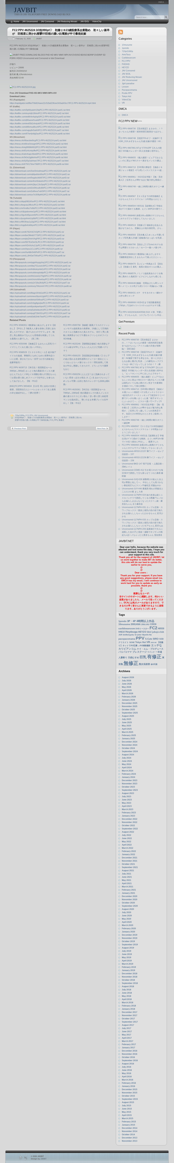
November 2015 (129, 1092)
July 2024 (126, 758)
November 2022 (129, 822)
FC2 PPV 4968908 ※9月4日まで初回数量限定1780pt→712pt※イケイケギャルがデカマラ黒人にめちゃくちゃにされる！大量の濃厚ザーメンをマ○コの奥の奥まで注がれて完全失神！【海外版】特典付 (140, 304)
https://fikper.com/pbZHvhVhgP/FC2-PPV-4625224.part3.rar (37, 239)
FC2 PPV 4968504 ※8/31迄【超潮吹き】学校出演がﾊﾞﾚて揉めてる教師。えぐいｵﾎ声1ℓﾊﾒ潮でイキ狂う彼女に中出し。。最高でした (141, 207)
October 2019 (128, 941)
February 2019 (129, 967)
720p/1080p (19, 415)
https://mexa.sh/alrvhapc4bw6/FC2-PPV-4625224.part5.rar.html (39, 154)
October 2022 (128, 825)
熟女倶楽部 (144, 664)
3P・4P (131, 621)
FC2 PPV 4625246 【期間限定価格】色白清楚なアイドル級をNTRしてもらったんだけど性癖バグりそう (86, 347)
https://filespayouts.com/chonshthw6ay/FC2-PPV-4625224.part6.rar (40, 279)
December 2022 (129, 819)
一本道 (158, 652)
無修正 (61, 420)
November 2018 (129, 977)
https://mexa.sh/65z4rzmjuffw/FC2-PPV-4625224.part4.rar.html (38, 150)
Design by (39, 1159)
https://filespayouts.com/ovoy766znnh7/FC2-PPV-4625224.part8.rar (41, 286)
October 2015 (128, 1096)
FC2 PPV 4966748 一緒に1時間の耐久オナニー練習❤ (141, 188)
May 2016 (126, 1073)
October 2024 (128, 748)
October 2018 (128, 980)
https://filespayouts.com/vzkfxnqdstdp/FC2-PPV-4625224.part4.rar (40, 272)
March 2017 (127, 1041)
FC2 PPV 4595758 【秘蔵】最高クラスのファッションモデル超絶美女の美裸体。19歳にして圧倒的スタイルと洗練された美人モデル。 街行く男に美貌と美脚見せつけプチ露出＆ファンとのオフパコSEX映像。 (86, 332)
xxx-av (153, 642)
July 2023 (126, 796)
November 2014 (129, 1131)
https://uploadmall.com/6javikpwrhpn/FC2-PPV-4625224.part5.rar (40, 306)
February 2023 (129, 812)
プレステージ (139, 651)
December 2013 (129, 1138)
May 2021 (126, 880)
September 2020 (130, 906)
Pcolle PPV (127, 93)
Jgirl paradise (128, 83)
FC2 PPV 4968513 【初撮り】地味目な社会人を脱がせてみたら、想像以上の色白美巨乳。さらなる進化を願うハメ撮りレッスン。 (140, 227)
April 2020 (127, 922)
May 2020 (126, 919)
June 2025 (127, 722)
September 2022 (130, 829)
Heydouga (131, 631)
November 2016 (129, 1054)
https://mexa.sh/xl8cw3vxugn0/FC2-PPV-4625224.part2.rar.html (39, 144)
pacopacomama (126, 639)
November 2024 (129, 745)
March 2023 (127, 809)
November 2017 (129, 1015)
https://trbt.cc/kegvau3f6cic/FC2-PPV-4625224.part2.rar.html (37, 205)
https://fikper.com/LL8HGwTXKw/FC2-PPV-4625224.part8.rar (37, 255)
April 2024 (127, 767)
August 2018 (128, 986)
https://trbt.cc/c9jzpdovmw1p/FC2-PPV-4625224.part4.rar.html (38, 211)
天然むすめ (133, 657)
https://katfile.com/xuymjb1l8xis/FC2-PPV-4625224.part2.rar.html (39, 113)
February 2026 (129, 697)
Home (16, 21)
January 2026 (128, 700)
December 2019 (129, 935)
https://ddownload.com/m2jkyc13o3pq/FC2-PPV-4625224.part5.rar (40, 184)
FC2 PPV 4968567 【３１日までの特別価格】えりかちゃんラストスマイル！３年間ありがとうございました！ (140, 198)
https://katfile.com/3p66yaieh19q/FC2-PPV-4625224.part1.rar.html (40, 110)
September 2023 (130, 790)
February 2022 (129, 851)
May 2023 (126, 803)
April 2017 (127, 1038)
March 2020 (127, 925)
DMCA (161, 2)
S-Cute (148, 639)
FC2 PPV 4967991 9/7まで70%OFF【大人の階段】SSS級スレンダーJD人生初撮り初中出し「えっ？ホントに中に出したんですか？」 (141, 149)
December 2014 (129, 1128)
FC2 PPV (29, 415)
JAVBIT (25, 10)
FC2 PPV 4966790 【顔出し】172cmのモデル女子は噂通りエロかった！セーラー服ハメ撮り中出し (140, 246)
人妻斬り (122, 657)
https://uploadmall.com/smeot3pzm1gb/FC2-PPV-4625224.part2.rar (41, 296)
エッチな (156, 645)
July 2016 (126, 1067)
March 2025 (127, 732)
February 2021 (129, 890)
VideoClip (96, 21)
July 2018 (126, 989)
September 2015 (130, 1099)
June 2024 (127, 761)
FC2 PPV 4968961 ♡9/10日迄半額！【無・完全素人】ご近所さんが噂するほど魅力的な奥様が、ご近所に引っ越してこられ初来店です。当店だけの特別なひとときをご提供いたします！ (140, 178)
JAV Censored (47, 21)
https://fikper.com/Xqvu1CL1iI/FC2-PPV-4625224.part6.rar (36, 249)
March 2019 (127, 964)
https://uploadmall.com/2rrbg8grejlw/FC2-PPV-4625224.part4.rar (39, 303)
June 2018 (127, 993)
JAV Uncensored (30, 21)
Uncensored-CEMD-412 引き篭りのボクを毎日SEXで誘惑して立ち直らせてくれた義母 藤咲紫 (142, 473)
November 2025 (129, 706)
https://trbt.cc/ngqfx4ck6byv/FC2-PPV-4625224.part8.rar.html (37, 225)
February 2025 (129, 735)
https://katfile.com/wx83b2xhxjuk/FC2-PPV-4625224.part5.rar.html (40, 123)
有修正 (154, 656)
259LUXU (145, 624)
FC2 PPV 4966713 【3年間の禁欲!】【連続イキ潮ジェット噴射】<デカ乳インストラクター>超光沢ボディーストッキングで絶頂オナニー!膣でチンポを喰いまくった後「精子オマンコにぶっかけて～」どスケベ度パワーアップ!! (141, 169)
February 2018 (129, 1006)
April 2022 (127, 845)
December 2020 (129, 896)
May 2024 (126, 764)
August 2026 (128, 677)
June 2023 (127, 800)
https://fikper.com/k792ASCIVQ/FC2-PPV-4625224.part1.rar (37, 232)
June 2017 (127, 1031)
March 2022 (127, 848)
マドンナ (151, 652)
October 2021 (128, 864)
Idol (149, 632)
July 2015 (126, 1105)
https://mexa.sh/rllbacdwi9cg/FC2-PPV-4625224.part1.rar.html (38, 140)
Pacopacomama (129, 90)
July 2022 (126, 835)
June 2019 (127, 954)
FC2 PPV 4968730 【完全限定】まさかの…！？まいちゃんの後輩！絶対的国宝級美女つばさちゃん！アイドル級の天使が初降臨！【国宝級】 (140, 130)
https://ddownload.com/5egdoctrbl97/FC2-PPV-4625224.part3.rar (39, 178)
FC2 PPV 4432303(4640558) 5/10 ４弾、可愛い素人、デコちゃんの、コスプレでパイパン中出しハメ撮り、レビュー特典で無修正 (140, 314)
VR (123, 103)
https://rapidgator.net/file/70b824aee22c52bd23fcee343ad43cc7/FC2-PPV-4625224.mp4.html (53, 103)
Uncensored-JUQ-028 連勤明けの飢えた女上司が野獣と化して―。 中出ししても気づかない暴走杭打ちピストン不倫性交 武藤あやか (142, 482)
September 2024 (130, 751)
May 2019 (126, 957)
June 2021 (127, 877)
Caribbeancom (129, 58)
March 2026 (127, 693)
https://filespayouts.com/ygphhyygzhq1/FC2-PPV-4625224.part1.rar (41, 262)
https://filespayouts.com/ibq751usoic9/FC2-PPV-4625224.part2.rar (40, 266)
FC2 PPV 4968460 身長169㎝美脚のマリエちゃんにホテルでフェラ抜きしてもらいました (141, 217)
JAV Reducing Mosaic (67, 21)
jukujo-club (158, 632)
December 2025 (129, 703)
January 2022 (128, 854)
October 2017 (128, 1018)
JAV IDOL (84, 21)
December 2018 (129, 973)
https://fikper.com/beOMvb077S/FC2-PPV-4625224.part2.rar (37, 235)
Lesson (125, 87)
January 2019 (128, 970)
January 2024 (128, 777)
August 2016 (128, 1064)
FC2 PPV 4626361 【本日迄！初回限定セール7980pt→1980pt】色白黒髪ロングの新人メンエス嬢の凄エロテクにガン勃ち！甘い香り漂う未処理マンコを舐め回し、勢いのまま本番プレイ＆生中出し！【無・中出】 (86, 396)
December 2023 (129, 780)
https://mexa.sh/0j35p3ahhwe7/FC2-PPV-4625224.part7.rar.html (39, 161)
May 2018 (126, 996)
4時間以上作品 (145, 621)
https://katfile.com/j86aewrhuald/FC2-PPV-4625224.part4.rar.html (39, 120)
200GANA (136, 624)
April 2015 (127, 1115)
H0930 (161, 628)
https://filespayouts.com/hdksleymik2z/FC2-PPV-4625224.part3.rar (40, 269)
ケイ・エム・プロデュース (150, 649)
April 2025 (127, 729)
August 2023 (128, 793)
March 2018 (127, 1002)
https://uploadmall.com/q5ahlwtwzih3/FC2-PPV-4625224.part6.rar (40, 310)
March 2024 (127, 771)
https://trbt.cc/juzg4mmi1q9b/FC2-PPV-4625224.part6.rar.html (38, 218)
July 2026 (126, 680)
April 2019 (127, 961)
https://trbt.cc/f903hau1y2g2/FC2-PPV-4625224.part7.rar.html (38, 222)
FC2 (51, 420)
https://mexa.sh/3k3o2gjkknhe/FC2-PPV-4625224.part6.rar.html (39, 157)
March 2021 (127, 886)
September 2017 (130, 1022)
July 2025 (126, 719)
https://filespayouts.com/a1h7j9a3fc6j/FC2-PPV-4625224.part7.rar (40, 283)
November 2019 (129, 938)
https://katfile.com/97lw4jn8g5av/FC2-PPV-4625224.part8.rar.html (40, 133)
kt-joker (138, 635)
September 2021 (130, 867)
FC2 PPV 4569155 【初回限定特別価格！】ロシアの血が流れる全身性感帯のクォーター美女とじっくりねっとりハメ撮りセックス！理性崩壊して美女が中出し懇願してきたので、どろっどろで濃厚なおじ (86, 362)
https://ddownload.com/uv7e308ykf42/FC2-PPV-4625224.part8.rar (40, 194)
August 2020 (128, 909)
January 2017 (128, 1047)
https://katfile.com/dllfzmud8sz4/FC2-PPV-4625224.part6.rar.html (39, 127)
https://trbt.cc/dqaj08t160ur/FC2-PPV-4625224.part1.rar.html (37, 201)
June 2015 (127, 1109)
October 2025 (128, 709)
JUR (120, 635)
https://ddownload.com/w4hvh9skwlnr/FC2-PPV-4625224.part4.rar (40, 181)
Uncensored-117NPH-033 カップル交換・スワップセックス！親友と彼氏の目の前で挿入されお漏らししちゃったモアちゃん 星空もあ (142, 522)
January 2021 (128, 893)
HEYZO (125, 67)
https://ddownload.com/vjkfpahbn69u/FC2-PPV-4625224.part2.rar (40, 174)
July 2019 (126, 951)
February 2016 (129, 1083)
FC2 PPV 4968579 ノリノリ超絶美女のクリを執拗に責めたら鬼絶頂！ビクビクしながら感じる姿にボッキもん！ (140, 275)
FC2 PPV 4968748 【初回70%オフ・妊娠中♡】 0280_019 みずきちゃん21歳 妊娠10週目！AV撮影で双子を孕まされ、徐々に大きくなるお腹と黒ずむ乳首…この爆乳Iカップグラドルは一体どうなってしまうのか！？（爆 (141, 140)
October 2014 (128, 1134)
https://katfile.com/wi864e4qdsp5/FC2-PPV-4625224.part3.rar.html (40, 117)
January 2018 (128, 1009)
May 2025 (126, 726)
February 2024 (129, 774)
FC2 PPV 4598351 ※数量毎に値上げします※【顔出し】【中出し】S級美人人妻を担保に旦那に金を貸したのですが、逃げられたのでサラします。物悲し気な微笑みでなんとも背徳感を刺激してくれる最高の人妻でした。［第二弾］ (33, 332)
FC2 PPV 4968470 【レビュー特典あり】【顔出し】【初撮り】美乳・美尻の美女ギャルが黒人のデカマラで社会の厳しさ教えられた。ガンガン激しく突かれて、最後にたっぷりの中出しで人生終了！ (140, 265)
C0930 (153, 624)
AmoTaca (126, 54)
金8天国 (154, 664)
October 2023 (128, 787)
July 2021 (126, 874)
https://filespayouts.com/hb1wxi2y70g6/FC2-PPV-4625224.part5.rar (41, 276)
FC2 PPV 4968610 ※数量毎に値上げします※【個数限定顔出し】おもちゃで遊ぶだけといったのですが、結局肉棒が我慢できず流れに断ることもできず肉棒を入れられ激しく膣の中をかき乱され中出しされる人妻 (140, 256)
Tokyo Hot (126, 96)
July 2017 (126, 1028)
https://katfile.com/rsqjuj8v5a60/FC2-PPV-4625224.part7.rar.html (39, 130)
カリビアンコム (127, 648)
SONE (132, 642)
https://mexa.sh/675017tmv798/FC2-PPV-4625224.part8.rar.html (39, 164)
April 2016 (127, 1076)
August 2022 (128, 832)
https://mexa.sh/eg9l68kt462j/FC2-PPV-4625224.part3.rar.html (38, 147)
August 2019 (128, 948)
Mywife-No (147, 635)
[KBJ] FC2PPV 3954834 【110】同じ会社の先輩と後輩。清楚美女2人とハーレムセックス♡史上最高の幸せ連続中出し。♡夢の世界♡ (33, 389)
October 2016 (128, 1057)
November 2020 (129, 899)
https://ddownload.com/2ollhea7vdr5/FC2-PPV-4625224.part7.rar (39, 191)
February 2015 (129, 1121)
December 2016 (129, 1051)
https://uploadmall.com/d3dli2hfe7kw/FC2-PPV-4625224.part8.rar (40, 316)
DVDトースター (142, 629)
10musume (127, 45)
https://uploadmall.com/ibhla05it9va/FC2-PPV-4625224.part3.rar (39, 300)
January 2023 (128, 816)
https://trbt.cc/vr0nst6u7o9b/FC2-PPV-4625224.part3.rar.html (37, 208)
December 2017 (129, 1012)
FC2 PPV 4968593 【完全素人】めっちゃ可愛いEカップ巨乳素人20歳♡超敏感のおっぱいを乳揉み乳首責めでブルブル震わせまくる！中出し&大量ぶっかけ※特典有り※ (141, 236)
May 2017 (126, 1035)
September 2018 (130, 983)
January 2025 (128, 738)
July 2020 (126, 912)
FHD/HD (126, 64)
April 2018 (127, 999)
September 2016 (130, 1060)
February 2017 (129, 1044)
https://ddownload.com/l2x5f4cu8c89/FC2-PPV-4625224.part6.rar (40, 188)
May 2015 (126, 1112)
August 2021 (128, 870)
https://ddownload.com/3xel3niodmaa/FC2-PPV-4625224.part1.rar (40, 171)
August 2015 (128, 1102)
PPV (56, 420)
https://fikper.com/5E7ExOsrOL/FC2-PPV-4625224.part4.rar (37, 242)
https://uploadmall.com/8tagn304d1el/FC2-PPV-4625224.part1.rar (40, 293)
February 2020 (129, 928)
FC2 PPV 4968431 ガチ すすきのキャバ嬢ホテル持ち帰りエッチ (140, 294)
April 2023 (127, 806)
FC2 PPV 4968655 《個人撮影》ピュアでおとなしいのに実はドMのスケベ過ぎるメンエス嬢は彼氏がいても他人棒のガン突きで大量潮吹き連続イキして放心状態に (140, 159)
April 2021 (127, 883)
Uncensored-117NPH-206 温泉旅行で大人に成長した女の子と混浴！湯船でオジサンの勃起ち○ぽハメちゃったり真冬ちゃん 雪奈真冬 (142, 532)
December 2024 (129, 742)
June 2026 (127, 684)
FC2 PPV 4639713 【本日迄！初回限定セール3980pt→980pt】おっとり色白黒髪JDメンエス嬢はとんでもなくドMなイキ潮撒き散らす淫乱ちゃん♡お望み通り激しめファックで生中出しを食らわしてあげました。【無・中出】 (33, 374)
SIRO (156, 638)
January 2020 (128, 932)
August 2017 (128, 1025)
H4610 (121, 632)
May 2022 (126, 841)
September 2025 (130, 713)
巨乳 (143, 657)
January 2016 (128, 1086)
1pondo (125, 48)
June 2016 (127, 1070)
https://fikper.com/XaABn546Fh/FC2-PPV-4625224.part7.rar (37, 252)
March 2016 (127, 1080)
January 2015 (128, 1125)
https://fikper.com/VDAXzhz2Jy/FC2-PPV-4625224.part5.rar (37, 245)
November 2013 (129, 1141)
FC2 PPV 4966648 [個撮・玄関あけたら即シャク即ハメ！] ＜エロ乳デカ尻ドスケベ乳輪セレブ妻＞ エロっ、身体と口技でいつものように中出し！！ (141, 285)
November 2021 (129, 861)
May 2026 (126, 687)
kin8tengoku (128, 635)
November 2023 (129, 783)
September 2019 (130, 944)
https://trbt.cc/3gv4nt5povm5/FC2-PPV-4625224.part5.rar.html (38, 215)
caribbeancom (126, 628)
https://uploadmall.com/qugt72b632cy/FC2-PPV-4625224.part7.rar (40, 313)
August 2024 (128, 754)
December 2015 (129, 1089)
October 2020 (128, 903)
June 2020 (127, 915)
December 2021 (129, 857)
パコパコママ (125, 652)
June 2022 (127, 838)
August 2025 (128, 716)
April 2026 (127, 690)
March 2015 (127, 1118)
